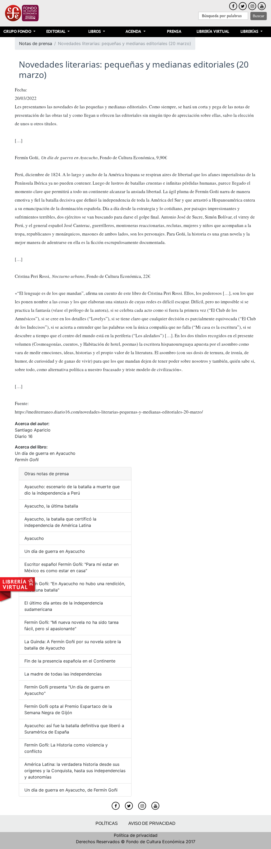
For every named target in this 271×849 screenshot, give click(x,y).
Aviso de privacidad (151, 823)
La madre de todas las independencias (63, 674)
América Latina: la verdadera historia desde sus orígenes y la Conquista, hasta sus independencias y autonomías (74, 771)
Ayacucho (34, 538)
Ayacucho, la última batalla (51, 506)
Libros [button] (95, 31)
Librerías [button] (250, 31)
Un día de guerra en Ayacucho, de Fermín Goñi (71, 790)
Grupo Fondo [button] (17, 31)
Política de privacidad (135, 835)
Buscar (258, 16)
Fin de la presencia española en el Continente (69, 661)
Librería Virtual (213, 31)
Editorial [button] (56, 31)
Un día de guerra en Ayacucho (45, 453)
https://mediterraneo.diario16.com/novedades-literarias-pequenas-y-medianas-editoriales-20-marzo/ (109, 412)
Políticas (107, 823)
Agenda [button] (133, 31)
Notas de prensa (35, 43)
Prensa (174, 31)
